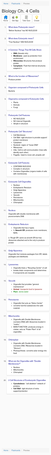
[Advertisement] (25, 421)
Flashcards (16, 3)
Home (6, 3)
